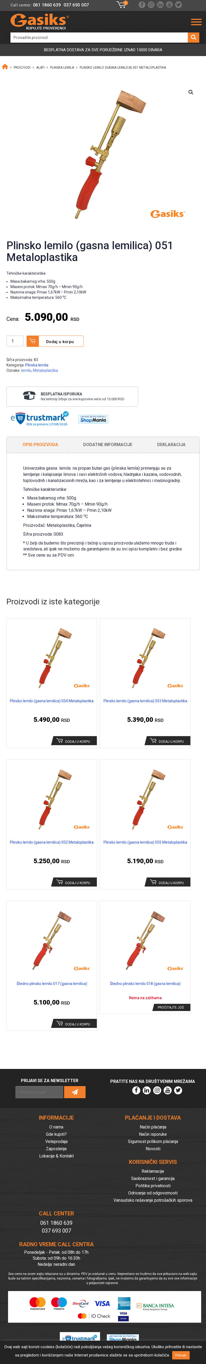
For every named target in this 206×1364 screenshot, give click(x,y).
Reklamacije (153, 1171)
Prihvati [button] (180, 1355)
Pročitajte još (171, 1007)
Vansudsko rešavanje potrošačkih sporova (152, 1200)
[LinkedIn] (160, 4)
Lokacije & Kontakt (56, 1156)
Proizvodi (22, 67)
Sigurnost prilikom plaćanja (153, 1141)
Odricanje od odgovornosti (153, 1193)
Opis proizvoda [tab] (40, 444)
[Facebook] (142, 4)
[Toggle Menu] (196, 22)
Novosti (153, 1148)
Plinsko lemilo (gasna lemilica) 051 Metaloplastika (123, 67)
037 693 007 (76, 5)
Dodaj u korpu (60, 341)
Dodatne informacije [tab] (107, 444)
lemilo (26, 370)
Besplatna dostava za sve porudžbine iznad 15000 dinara (103, 49)
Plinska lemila (62, 67)
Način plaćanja (153, 1127)
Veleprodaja (56, 1141)
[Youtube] (169, 4)
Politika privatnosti (153, 1185)
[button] (191, 92)
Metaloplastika (45, 370)
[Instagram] (151, 4)
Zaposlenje (56, 1148)
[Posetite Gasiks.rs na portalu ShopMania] (91, 418)
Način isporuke (153, 1134)
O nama (56, 1127)
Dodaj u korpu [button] (77, 742)
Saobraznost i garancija (153, 1178)
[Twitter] (178, 4)
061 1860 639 (47, 5)
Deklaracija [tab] (171, 444)
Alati (40, 67)
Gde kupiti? (56, 1134)
